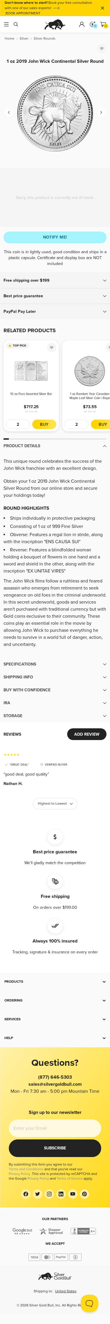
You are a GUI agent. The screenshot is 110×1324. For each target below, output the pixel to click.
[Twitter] (37, 1194)
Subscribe (55, 1148)
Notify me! (55, 237)
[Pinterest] (84, 1194)
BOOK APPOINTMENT (23, 13)
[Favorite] (101, 48)
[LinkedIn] (61, 1194)
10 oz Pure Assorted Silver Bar (31, 394)
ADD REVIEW (86, 734)
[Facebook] (26, 1194)
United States (66, 1291)
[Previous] (9, 112)
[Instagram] (49, 1194)
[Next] (101, 112)
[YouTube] (72, 1194)
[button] (55, 280)
